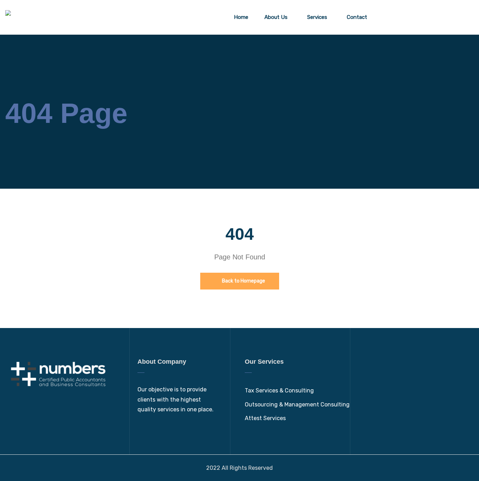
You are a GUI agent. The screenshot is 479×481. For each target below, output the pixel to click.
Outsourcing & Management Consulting (297, 404)
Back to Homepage (243, 281)
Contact (357, 17)
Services (317, 17)
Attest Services (265, 418)
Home (241, 17)
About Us (276, 17)
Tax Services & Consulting (279, 390)
